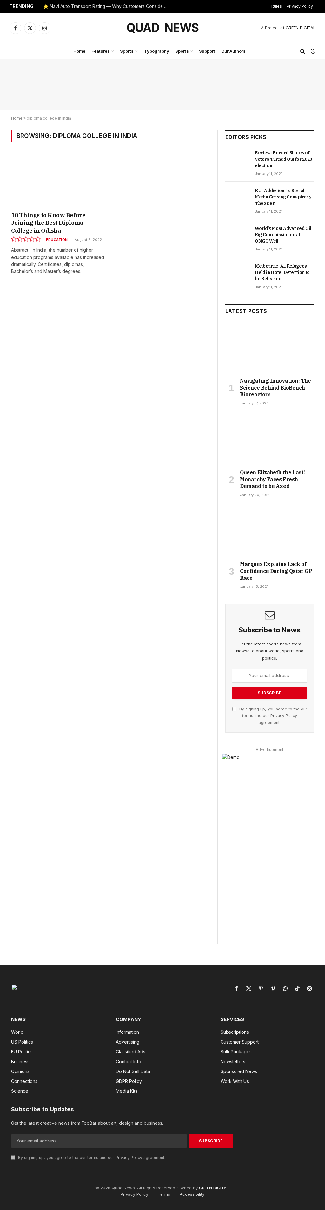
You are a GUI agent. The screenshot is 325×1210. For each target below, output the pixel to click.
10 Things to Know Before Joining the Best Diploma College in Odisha (48, 222)
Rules (276, 6)
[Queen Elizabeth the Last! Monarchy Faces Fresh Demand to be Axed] (269, 439)
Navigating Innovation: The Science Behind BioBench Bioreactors (275, 388)
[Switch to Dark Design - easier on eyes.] (312, 51)
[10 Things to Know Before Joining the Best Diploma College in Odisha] (57, 181)
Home (79, 51)
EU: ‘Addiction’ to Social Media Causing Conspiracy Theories (283, 197)
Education (57, 239)
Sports (127, 51)
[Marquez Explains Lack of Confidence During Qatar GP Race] (269, 531)
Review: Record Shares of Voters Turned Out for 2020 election (283, 159)
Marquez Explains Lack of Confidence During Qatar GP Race (276, 571)
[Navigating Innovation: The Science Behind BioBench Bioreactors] (269, 347)
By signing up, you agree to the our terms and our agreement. (272, 716)
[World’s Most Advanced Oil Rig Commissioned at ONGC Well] (237, 235)
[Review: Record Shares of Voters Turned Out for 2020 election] (237, 160)
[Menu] (12, 51)
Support (207, 51)
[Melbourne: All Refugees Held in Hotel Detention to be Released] (237, 273)
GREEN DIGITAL (300, 27)
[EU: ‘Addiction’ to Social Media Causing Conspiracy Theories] (237, 197)
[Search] (302, 51)
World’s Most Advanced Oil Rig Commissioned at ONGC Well (283, 234)
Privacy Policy (300, 6)
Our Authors (233, 51)
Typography (156, 51)
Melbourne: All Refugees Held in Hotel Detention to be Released (282, 272)
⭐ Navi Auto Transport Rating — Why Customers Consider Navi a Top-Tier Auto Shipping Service (106, 6)
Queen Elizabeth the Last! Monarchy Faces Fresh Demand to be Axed (272, 479)
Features (100, 51)
